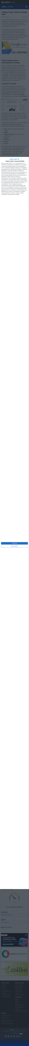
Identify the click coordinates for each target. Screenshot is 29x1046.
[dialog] (14, 523)
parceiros (14, 163)
